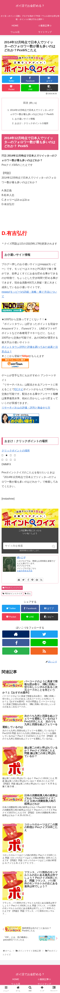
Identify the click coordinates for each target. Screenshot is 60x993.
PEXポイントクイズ (13, 593)
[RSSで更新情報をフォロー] (41, 580)
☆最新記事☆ (44, 979)
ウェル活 (15, 984)
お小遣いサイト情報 (25, 119)
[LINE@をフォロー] (32, 580)
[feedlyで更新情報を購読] (37, 580)
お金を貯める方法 (24, 571)
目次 (25, 102)
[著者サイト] (19, 580)
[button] (54, 546)
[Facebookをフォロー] (28, 580)
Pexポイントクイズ (13, 588)
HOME (15, 979)
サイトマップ (44, 984)
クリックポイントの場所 (16, 450)
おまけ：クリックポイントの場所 (31, 123)
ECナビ (18, 389)
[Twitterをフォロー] (23, 580)
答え (29, 593)
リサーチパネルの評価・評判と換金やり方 (26, 407)
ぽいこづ (21, 557)
